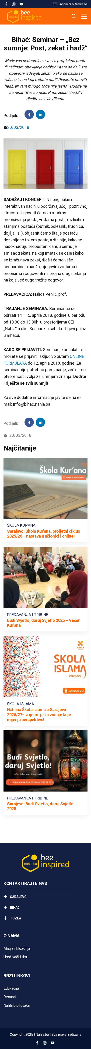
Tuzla (15, 918)
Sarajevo (18, 897)
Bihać (14, 907)
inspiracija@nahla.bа (74, 4)
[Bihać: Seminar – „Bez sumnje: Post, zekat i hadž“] (40, 114)
